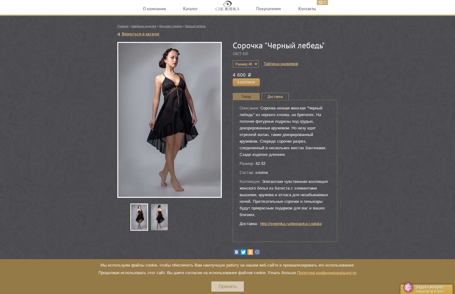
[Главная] (227, 8)
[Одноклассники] (250, 252)
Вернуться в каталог (140, 34)
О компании (154, 8)
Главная (122, 26)
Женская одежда (170, 26)
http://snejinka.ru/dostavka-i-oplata (291, 224)
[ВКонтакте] (236, 252)
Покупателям (268, 8)
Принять (227, 286)
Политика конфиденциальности (326, 273)
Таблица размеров (281, 64)
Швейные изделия (143, 26)
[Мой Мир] (257, 252)
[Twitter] (243, 252)
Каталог (190, 8)
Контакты (307, 8)
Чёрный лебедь (195, 26)
